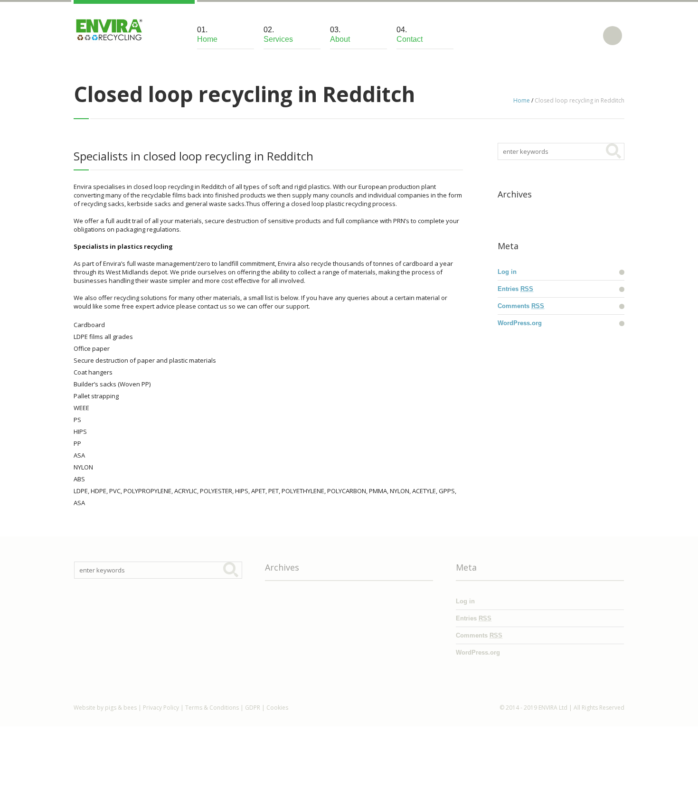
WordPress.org (520, 323)
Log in (507, 271)
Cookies (277, 708)
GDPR (252, 708)
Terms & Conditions (212, 708)
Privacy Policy (161, 708)
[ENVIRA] (108, 30)
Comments (521, 306)
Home (521, 100)
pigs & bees (121, 708)
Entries (515, 288)
